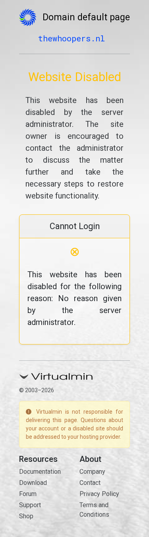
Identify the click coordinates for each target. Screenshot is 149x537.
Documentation (40, 471)
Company (92, 471)
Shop (26, 516)
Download (33, 482)
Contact (90, 482)
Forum (28, 494)
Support (30, 505)
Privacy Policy (99, 494)
